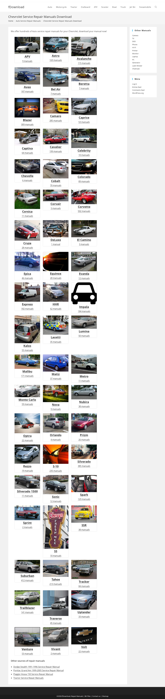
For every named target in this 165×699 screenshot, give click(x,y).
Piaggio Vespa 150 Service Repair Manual (33, 674)
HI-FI (134, 47)
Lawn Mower (137, 66)
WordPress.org (138, 93)
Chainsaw (136, 69)
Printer (135, 50)
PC (133, 59)
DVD (134, 41)
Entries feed (136, 87)
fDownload (16, 7)
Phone (134, 44)
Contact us (96, 696)
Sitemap (105, 696)
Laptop (135, 56)
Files (88, 696)
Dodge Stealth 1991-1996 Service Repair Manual (36, 666)
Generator (136, 62)
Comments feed (138, 90)
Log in (134, 84)
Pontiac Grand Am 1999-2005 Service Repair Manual (38, 670)
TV (133, 38)
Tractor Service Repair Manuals (28, 677)
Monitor (135, 53)
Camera (135, 35)
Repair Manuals (77, 696)
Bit (86, 696)
